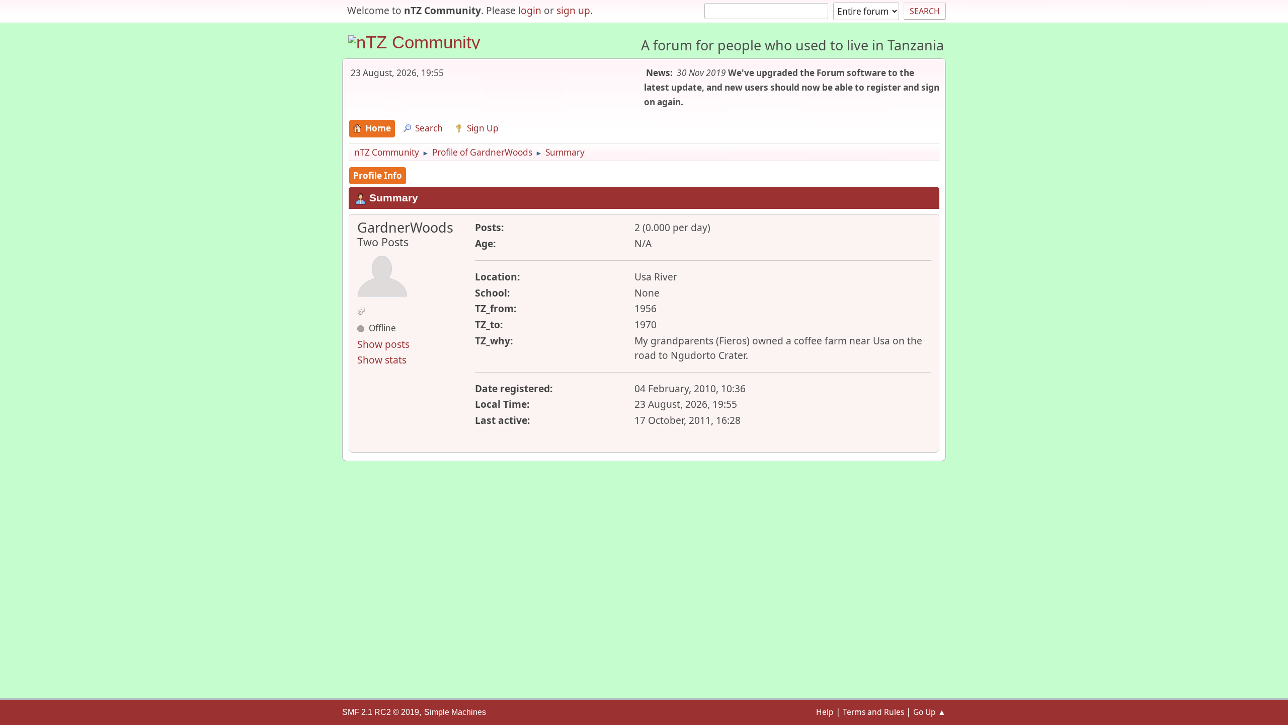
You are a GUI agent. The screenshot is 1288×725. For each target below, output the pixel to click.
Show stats (382, 360)
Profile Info (377, 175)
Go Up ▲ (929, 711)
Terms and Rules (873, 711)
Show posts (383, 344)
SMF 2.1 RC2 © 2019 (380, 712)
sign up (573, 10)
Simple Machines (455, 712)
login (529, 10)
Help (825, 711)
